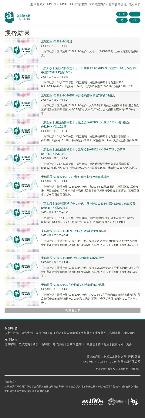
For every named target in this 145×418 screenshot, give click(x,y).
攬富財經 (117, 344)
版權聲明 (86, 332)
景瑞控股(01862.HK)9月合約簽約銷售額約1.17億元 (73, 284)
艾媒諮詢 (24, 344)
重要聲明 (100, 332)
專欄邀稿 (55, 332)
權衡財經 (103, 344)
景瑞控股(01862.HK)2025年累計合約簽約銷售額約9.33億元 (78, 95)
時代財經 (58, 344)
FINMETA (66, 4)
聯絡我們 (134, 4)
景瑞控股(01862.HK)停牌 (56, 41)
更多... (130, 344)
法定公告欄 (12, 332)
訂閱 (122, 13)
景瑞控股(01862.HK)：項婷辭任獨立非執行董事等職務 (75, 176)
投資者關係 (71, 332)
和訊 (36, 344)
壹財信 (91, 344)
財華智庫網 (38, 4)
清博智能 (10, 344)
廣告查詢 (27, 332)
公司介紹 (41, 332)
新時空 (45, 344)
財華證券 (81, 4)
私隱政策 (115, 332)
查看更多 (74, 310)
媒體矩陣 (98, 4)
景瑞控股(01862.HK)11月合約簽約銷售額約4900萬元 (73, 230)
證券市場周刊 (75, 344)
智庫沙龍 (118, 4)
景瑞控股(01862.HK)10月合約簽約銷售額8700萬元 (72, 257)
